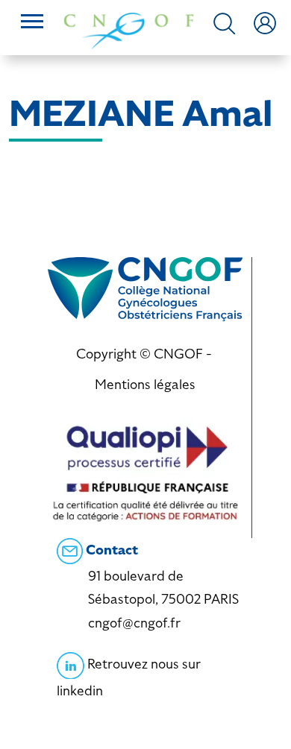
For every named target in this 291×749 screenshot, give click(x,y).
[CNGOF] (128, 29)
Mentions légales (145, 384)
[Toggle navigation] (32, 23)
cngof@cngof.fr (134, 622)
